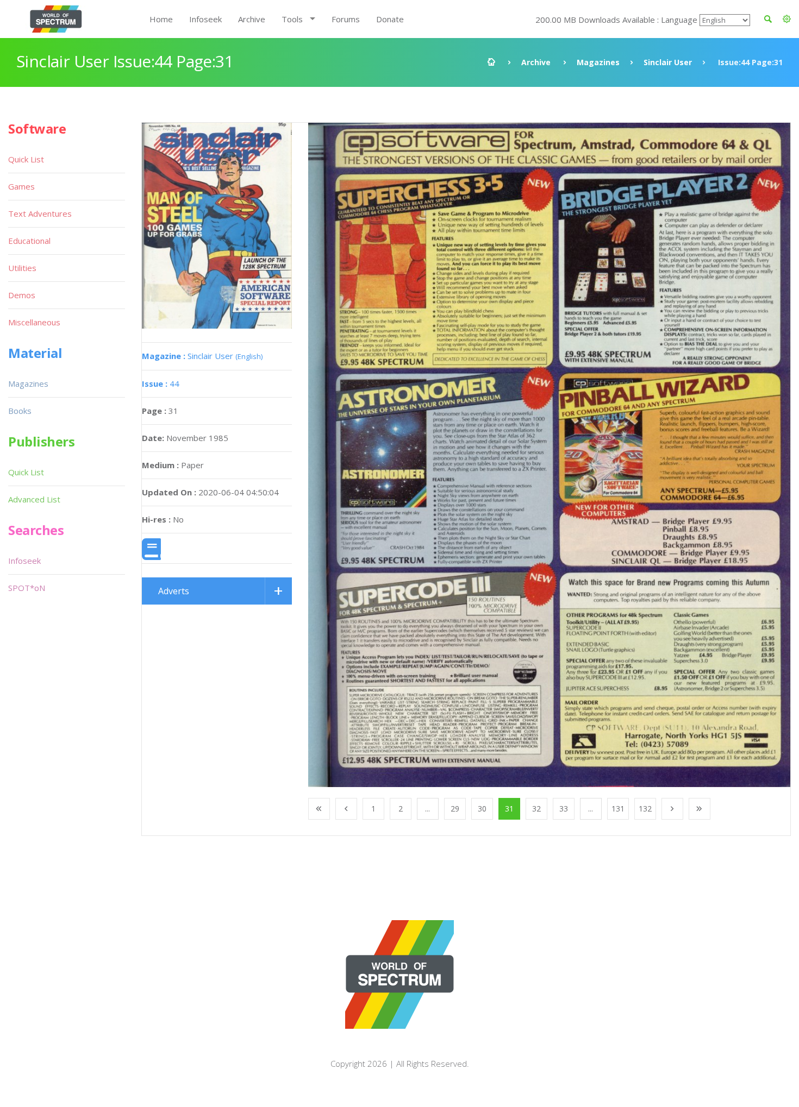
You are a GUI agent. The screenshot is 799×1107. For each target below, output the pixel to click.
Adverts (173, 591)
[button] (787, 19)
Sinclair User (668, 62)
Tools (292, 19)
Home (161, 19)
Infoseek (205, 19)
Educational (29, 240)
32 (536, 808)
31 (509, 808)
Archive (251, 19)
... (427, 808)
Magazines (598, 62)
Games (21, 186)
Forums (346, 19)
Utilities (22, 267)
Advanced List (34, 499)
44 (160, 383)
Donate (390, 19)
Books (20, 410)
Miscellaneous (34, 322)
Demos (21, 295)
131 (618, 808)
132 (645, 808)
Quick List (26, 159)
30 (482, 808)
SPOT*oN (26, 587)
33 (563, 808)
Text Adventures (40, 213)
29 (455, 808)
